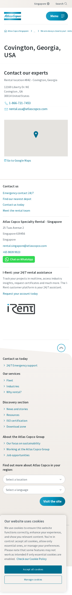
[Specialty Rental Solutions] (33, 31)
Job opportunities (18, 455)
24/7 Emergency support (21, 365)
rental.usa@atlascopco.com (28, 109)
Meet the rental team (16, 210)
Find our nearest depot (17, 199)
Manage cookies (33, 579)
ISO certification (16, 420)
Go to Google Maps (19, 160)
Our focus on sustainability (23, 443)
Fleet (9, 380)
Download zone (16, 426)
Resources (12, 415)
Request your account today (20, 293)
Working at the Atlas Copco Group (27, 449)
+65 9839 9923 (11, 252)
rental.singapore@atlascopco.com (25, 246)
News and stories (17, 409)
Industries (12, 386)
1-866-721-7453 (20, 103)
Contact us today (13, 204)
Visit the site (52, 501)
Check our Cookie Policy (32, 559)
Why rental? (14, 392)
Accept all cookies (33, 569)
